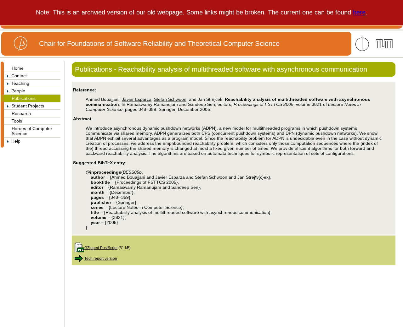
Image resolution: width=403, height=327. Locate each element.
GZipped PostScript (100, 248)
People (17, 90)
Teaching (19, 83)
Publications (24, 98)
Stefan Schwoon (170, 99)
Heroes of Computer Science (32, 131)
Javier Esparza (136, 99)
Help (14, 141)
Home (18, 68)
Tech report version (100, 258)
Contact (18, 75)
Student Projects (26, 105)
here (359, 12)
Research (21, 113)
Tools (17, 120)
